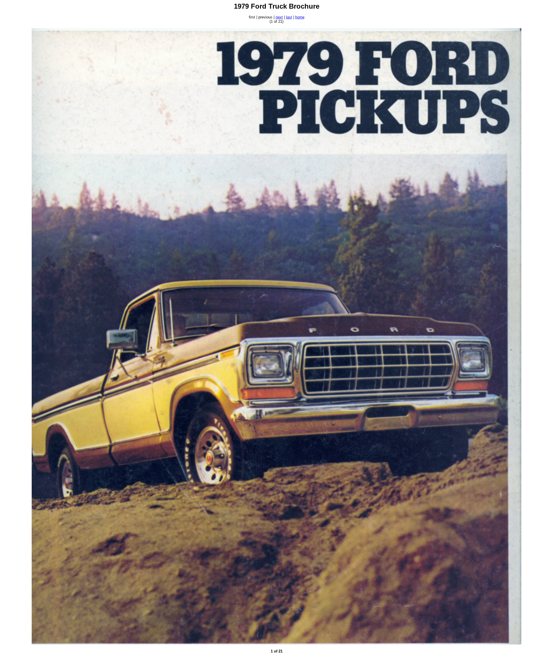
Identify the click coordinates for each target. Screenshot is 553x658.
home (299, 17)
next (279, 17)
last (289, 17)
